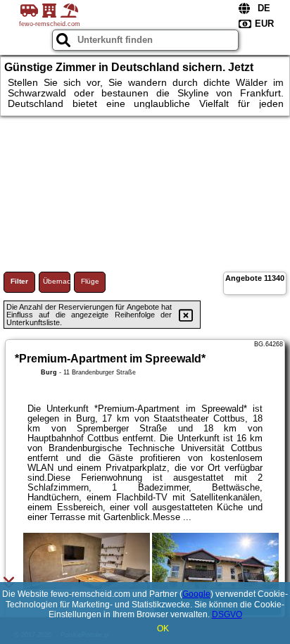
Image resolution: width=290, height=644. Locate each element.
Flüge (90, 281)
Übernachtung (56, 281)
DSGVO (227, 614)
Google (196, 594)
